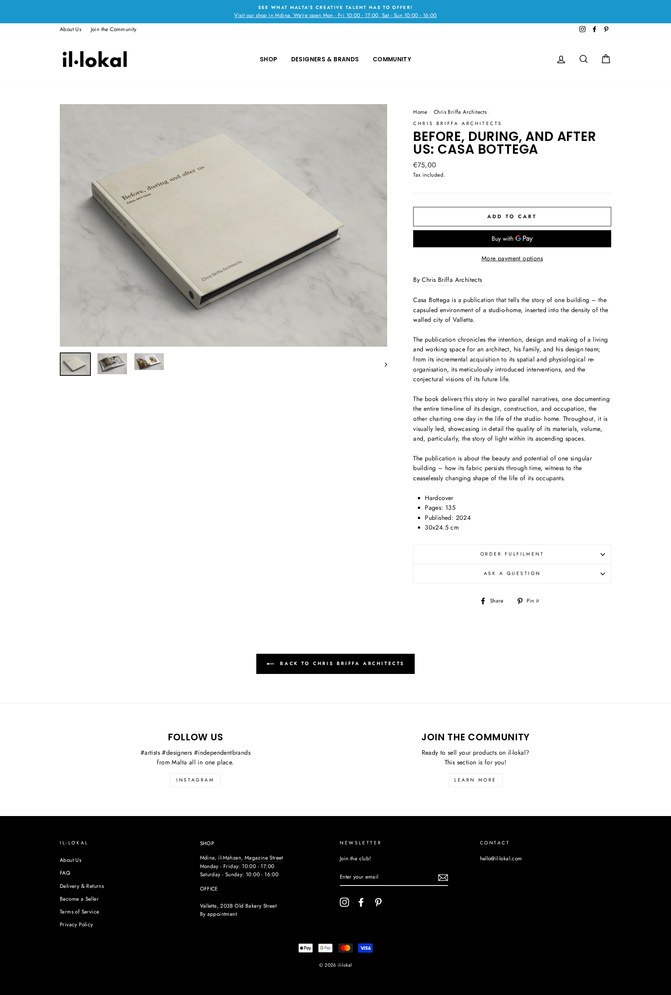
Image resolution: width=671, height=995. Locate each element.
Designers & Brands (325, 59)
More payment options (512, 258)
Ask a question (512, 573)
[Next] (382, 364)
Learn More (475, 779)
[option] (335, 11)
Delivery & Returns (82, 886)
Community (392, 59)
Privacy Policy (76, 924)
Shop (269, 59)
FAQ (65, 873)
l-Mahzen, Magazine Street (251, 857)
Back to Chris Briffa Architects (341, 663)
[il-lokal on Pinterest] (378, 902)
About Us (70, 29)
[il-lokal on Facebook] (361, 902)
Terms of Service (79, 911)
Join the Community (114, 29)
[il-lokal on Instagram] (344, 902)
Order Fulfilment (512, 553)
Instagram (195, 779)
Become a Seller (79, 899)
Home (420, 112)
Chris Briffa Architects (460, 112)
